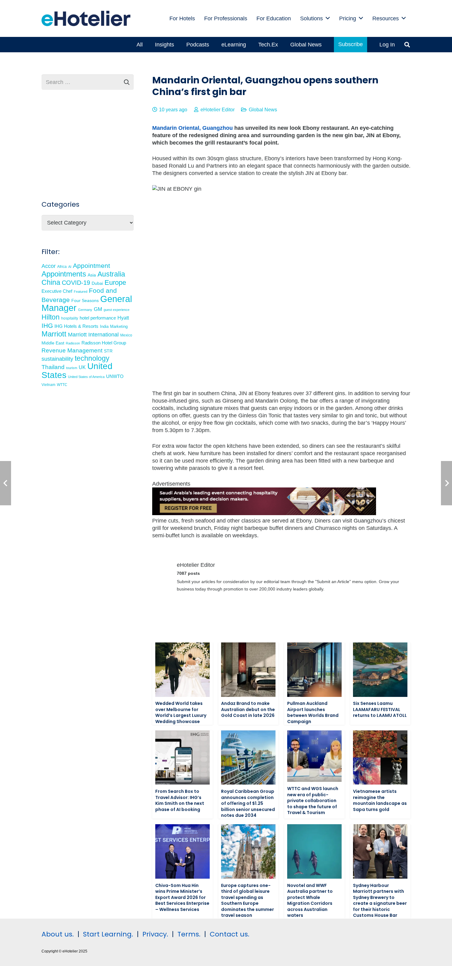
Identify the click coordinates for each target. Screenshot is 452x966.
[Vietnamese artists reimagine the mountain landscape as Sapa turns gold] (380, 757)
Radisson (73, 343)
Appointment (91, 265)
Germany (85, 310)
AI (69, 266)
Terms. (188, 934)
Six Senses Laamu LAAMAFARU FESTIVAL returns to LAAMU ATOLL (380, 709)
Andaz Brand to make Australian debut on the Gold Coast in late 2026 (248, 709)
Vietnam (48, 385)
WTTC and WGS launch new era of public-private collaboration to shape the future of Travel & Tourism (312, 800)
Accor (49, 266)
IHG (47, 325)
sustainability (57, 359)
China (51, 282)
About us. (58, 934)
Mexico (126, 335)
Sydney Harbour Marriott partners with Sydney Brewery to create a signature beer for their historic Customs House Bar (380, 900)
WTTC (62, 385)
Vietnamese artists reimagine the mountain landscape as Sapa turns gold (380, 800)
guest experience (116, 310)
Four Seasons (85, 300)
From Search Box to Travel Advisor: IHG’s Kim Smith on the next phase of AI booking (179, 800)
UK (82, 367)
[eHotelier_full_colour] (86, 18)
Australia (111, 274)
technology (92, 358)
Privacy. (155, 934)
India (104, 326)
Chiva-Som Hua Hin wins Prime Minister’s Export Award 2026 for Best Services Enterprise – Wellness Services (182, 897)
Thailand (53, 367)
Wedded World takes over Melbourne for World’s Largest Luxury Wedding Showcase (180, 712)
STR (108, 350)
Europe (115, 282)
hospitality (69, 318)
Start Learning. (107, 934)
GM (98, 309)
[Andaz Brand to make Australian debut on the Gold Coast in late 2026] (248, 669)
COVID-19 (76, 282)
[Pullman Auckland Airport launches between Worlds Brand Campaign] (314, 669)
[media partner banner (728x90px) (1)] (264, 513)
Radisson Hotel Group (103, 342)
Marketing (119, 326)
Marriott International (93, 335)
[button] (328, 18)
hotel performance (98, 318)
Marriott (54, 334)
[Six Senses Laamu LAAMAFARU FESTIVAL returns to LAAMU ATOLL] (380, 669)
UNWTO (115, 376)
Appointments (64, 274)
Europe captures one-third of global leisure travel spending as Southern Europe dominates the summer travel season (247, 900)
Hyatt (123, 317)
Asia (92, 274)
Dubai (97, 283)
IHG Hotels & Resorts (76, 326)
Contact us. (229, 934)
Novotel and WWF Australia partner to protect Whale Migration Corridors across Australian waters (310, 900)
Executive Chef (57, 291)
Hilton (51, 317)
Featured (80, 291)
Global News (263, 109)
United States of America (86, 377)
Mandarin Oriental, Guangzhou (192, 128)
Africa (62, 266)
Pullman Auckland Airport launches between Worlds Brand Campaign (313, 712)
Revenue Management (72, 350)
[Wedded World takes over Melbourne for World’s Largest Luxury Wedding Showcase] (182, 669)
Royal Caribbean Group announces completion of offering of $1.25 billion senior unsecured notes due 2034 (248, 803)
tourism (71, 368)
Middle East (53, 343)
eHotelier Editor (217, 109)
